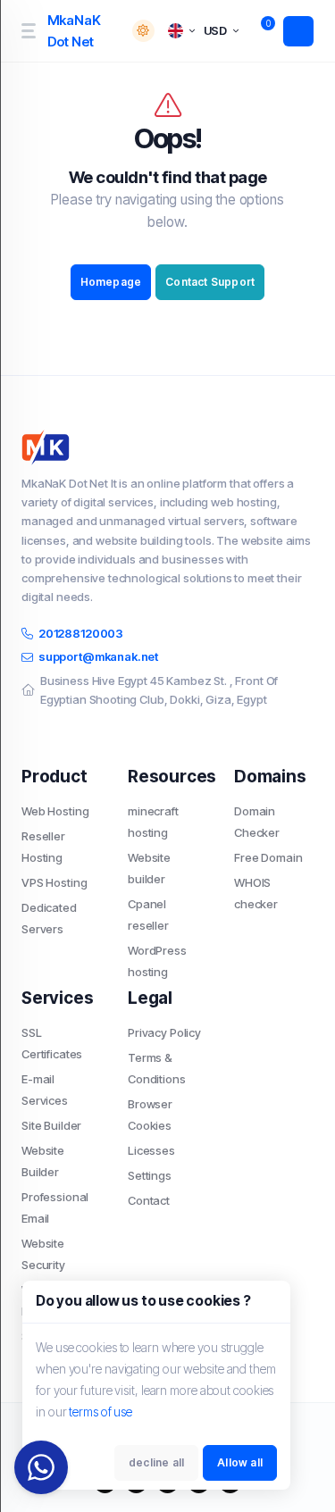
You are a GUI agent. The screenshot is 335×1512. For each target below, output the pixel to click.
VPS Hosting (54, 882)
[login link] (298, 31)
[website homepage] (167, 447)
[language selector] (181, 30)
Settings (150, 1175)
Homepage (111, 281)
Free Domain (268, 857)
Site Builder (51, 1125)
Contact (149, 1200)
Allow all (240, 1462)
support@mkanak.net (98, 656)
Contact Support (210, 281)
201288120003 (80, 633)
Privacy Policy (164, 1032)
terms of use (100, 1411)
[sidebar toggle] (27, 30)
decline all (156, 1462)
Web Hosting (54, 811)
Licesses (151, 1150)
